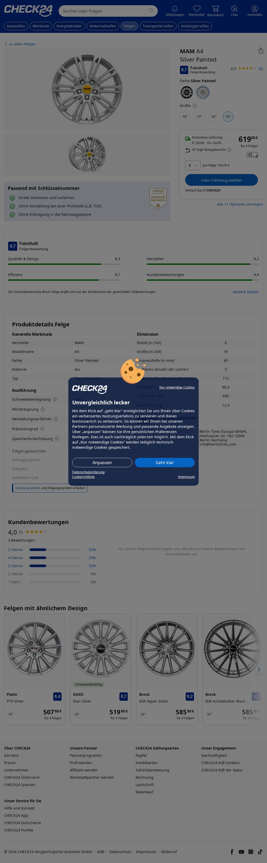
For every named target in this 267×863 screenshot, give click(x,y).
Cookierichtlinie (83, 477)
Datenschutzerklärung (88, 472)
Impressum (186, 477)
